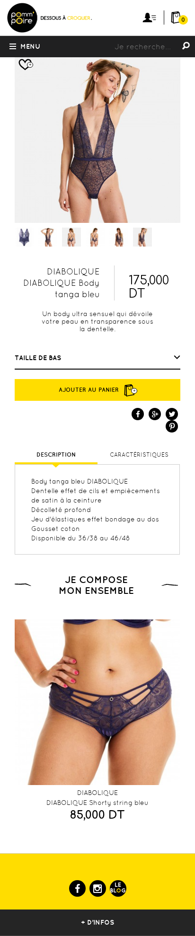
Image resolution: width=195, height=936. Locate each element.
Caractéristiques (139, 454)
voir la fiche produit (95, 783)
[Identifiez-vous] (149, 17)
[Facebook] (77, 888)
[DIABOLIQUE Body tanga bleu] (24, 237)
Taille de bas (39, 358)
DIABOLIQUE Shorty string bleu (97, 802)
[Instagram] (97, 888)
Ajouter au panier (97, 390)
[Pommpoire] (49, 31)
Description (56, 454)
